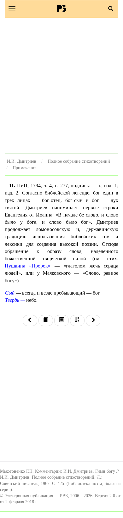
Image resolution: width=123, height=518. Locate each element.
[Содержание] (61, 320)
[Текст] (45, 320)
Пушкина (15, 265)
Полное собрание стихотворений (79, 161)
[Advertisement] (61, 85)
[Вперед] (93, 320)
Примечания (24, 167)
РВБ (61, 8)
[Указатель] (77, 320)
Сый (10, 293)
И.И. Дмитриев (21, 161)
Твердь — (15, 300)
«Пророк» (39, 265)
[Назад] (30, 320)
